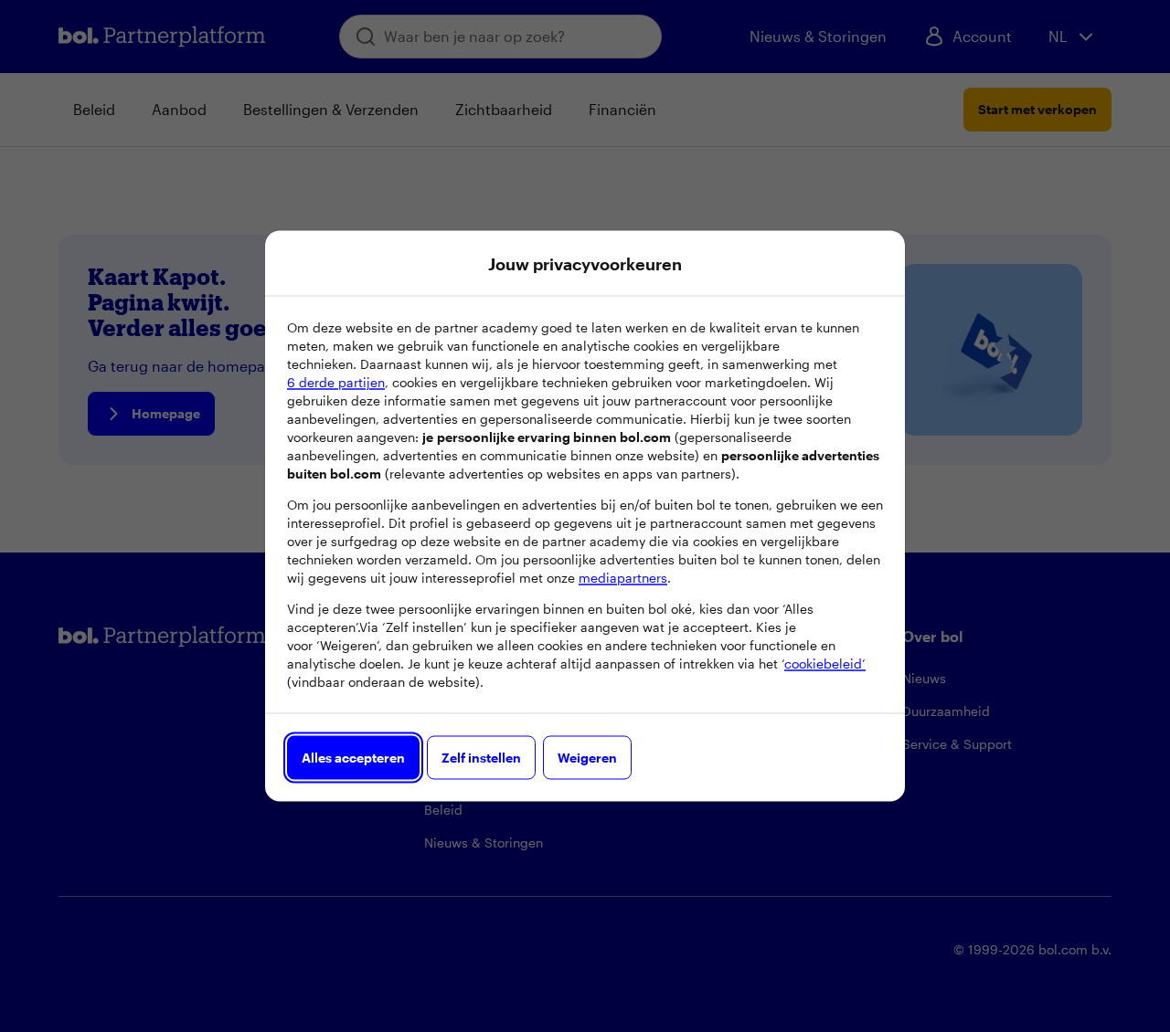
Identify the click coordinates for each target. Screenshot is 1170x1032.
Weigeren (587, 757)
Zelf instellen (481, 757)
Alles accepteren (353, 757)
